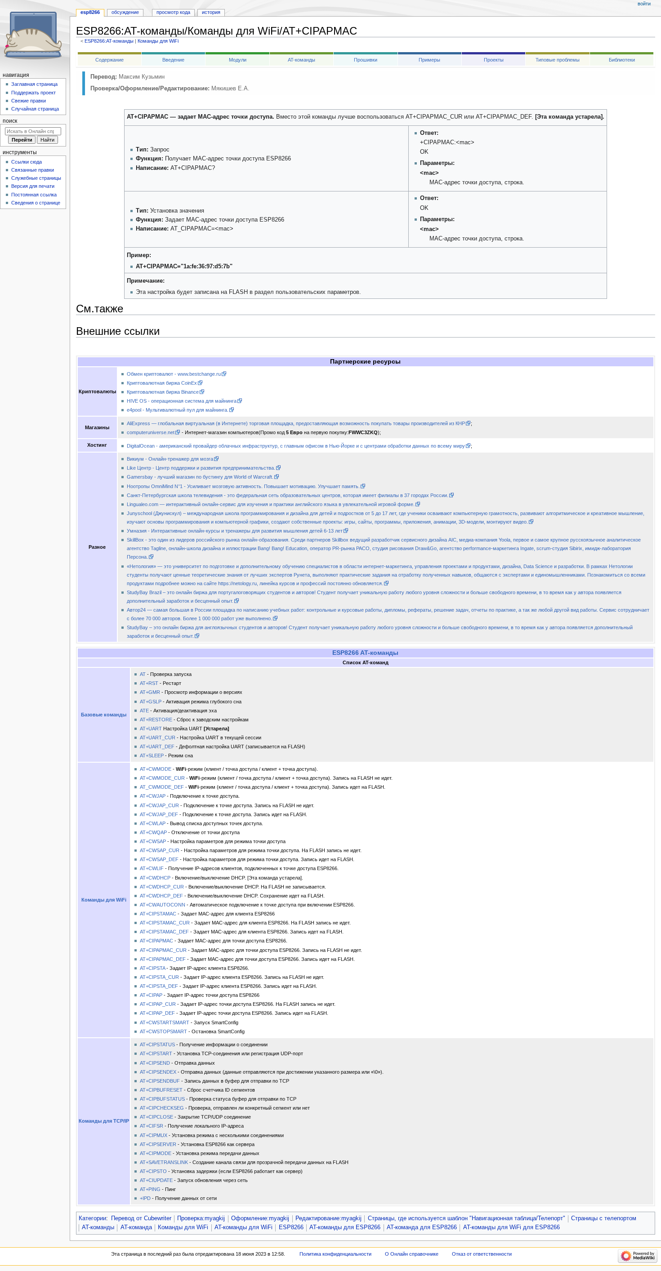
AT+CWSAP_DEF (159, 859)
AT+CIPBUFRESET (161, 1090)
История (211, 12)
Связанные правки (32, 170)
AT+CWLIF (152, 868)
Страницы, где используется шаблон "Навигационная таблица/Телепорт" (466, 1218)
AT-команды (301, 59)
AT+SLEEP (152, 755)
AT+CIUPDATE (156, 1180)
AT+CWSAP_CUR (159, 850)
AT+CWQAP (153, 832)
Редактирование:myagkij (328, 1218)
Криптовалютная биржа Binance (163, 392)
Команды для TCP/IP (104, 1121)
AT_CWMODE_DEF (162, 787)
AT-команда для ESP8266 (422, 1227)
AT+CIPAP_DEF (157, 1013)
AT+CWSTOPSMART (163, 1031)
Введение (173, 59)
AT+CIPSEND (155, 1063)
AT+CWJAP (152, 796)
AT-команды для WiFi (243, 1227)
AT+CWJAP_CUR (159, 805)
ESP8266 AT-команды (365, 652)
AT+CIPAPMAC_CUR (163, 950)
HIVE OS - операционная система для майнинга (182, 401)
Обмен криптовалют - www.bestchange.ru (174, 374)
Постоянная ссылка (34, 194)
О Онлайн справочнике (411, 1254)
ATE (144, 710)
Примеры (429, 59)
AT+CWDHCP (155, 877)
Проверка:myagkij (201, 1218)
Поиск (10, 121)
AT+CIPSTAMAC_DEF (164, 931)
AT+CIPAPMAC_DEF (163, 959)
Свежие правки (28, 100)
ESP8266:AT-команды (109, 41)
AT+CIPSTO (153, 1171)
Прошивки (365, 59)
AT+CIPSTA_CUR (159, 977)
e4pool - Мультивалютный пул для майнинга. (177, 410)
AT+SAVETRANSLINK (164, 1162)
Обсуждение (125, 12)
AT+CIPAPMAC (156, 940)
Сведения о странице (35, 202)
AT (143, 674)
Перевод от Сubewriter (141, 1218)
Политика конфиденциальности (335, 1254)
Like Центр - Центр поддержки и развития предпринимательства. (201, 468)
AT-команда (136, 1227)
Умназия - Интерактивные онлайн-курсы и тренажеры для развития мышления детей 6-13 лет (235, 530)
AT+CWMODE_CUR (162, 778)
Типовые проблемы (558, 59)
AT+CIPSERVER (158, 1144)
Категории (92, 1218)
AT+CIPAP (151, 995)
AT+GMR (150, 692)
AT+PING (150, 1189)
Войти (644, 3)
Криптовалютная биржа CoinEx (162, 383)
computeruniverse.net (150, 432)
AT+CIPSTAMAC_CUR (165, 922)
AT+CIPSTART (156, 1053)
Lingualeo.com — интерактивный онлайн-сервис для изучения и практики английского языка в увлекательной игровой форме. (271, 504)
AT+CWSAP (153, 841)
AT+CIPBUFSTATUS (162, 1099)
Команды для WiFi (158, 41)
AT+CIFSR (151, 1126)
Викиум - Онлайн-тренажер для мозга (170, 459)
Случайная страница (35, 108)
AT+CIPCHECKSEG (162, 1108)
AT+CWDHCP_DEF (161, 895)
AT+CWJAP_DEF (159, 814)
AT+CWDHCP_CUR (162, 886)
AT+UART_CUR (157, 737)
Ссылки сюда (26, 161)
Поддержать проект (33, 92)
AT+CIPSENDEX (158, 1072)
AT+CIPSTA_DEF (159, 986)
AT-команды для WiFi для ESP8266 (511, 1227)
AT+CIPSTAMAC (158, 913)
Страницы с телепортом (603, 1218)
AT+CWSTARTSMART (164, 1022)
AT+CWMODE (155, 769)
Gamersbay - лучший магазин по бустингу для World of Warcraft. (200, 477)
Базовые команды (103, 714)
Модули (237, 59)
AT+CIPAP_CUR (158, 1004)
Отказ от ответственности (482, 1254)
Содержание (109, 59)
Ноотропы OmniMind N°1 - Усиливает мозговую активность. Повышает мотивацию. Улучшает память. (243, 486)
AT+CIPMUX (153, 1135)
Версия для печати (32, 186)
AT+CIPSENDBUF (160, 1081)
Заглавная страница (34, 84)
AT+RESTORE (156, 719)
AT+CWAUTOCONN (162, 904)
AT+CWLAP (152, 823)
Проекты (494, 59)
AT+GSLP (150, 701)
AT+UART (151, 728)
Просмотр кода (173, 12)
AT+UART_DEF (157, 746)
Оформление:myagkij (260, 1218)
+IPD (145, 1198)
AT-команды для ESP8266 (344, 1227)
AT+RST (149, 683)
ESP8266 (291, 1227)
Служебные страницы (36, 178)
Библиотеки (622, 59)
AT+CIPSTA (152, 968)
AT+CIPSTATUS (157, 1044)
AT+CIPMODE (155, 1153)
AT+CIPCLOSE (156, 1117)
